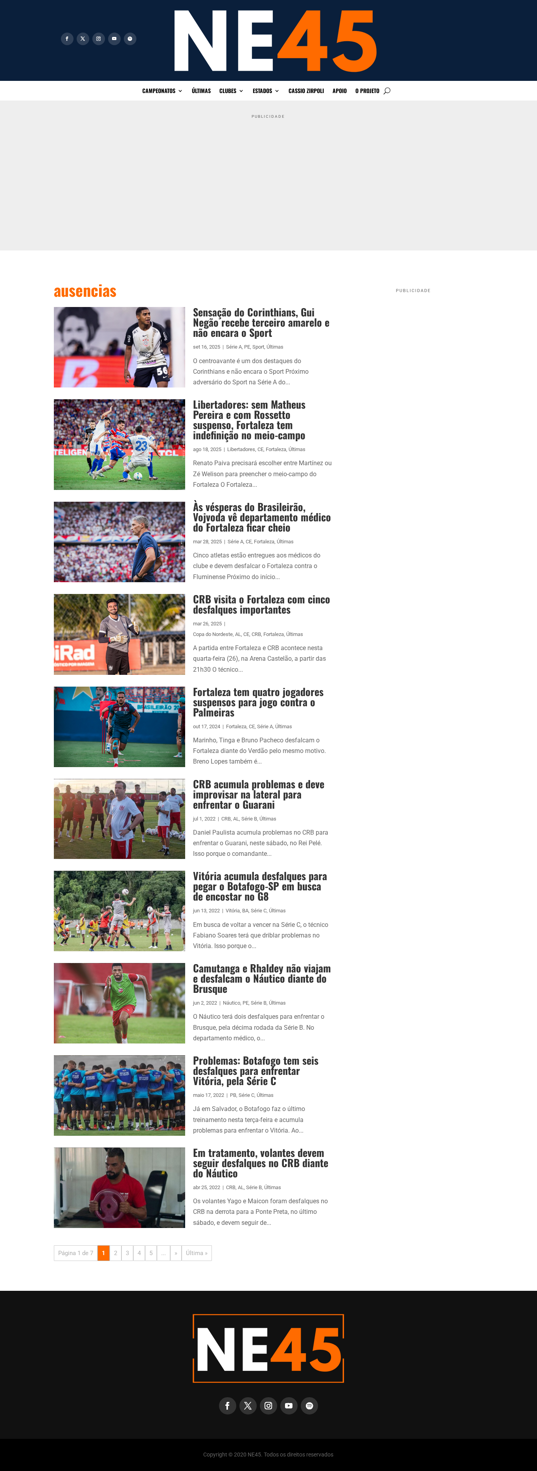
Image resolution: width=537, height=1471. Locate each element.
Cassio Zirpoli (306, 91)
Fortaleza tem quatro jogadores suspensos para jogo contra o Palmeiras (258, 702)
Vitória (233, 911)
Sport (258, 347)
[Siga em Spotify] (130, 39)
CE (260, 449)
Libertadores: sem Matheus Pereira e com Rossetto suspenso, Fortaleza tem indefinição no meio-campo (249, 419)
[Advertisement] (269, 177)
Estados (262, 91)
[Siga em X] (83, 39)
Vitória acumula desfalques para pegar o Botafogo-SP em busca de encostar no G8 (260, 886)
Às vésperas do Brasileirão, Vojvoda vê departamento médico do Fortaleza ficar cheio (262, 517)
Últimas (201, 91)
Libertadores (241, 449)
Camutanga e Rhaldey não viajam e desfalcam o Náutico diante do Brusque (262, 978)
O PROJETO (367, 91)
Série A (234, 347)
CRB (256, 634)
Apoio (340, 91)
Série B (249, 819)
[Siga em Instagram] (98, 39)
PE (247, 347)
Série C (259, 911)
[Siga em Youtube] (114, 39)
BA (245, 911)
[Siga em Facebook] (67, 39)
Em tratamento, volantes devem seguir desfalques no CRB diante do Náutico (260, 1162)
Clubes (227, 91)
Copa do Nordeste (213, 634)
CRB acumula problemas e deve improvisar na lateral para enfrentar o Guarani (258, 794)
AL (238, 634)
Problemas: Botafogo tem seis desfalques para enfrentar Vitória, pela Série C (255, 1070)
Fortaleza (276, 449)
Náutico (231, 1003)
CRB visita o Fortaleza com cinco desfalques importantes (261, 604)
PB (233, 1095)
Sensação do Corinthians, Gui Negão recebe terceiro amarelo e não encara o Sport (261, 322)
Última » (197, 1253)
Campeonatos (158, 91)
